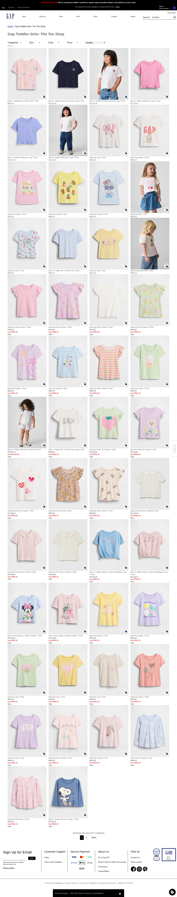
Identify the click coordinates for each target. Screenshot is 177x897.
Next (94, 837)
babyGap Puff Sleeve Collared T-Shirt (144, 511)
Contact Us (135, 857)
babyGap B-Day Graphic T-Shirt (60, 758)
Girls (78, 16)
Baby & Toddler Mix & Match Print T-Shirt (23, 101)
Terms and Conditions (53, 862)
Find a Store (172, 13)
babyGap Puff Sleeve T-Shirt (141, 758)
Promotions (103, 867)
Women (42, 16)
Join (32, 858)
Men (61, 16)
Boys (96, 16)
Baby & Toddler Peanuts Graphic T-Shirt (64, 819)
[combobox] (158, 17)
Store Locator (136, 862)
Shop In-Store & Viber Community (112, 862)
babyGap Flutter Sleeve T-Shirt (19, 327)
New (24, 16)
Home (10, 26)
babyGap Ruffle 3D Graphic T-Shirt (103, 450)
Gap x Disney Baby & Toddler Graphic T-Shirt (25, 636)
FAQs (46, 857)
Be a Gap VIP (103, 857)
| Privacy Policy (70, 883)
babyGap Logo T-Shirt (98, 158)
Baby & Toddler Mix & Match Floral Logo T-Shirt (66, 450)
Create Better (103, 871)
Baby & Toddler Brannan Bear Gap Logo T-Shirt (66, 101)
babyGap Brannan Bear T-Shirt (141, 271)
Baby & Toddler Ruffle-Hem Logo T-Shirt (145, 101)
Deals (133, 16)
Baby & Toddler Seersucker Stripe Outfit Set (24, 450)
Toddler (114, 16)
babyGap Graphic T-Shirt (139, 158)
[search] (174, 17)
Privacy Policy (8, 868)
